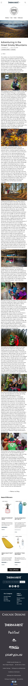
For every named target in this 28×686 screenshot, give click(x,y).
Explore (13, 49)
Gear (15, 17)
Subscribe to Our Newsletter (12, 582)
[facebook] (13, 586)
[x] (15, 586)
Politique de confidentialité (18, 668)
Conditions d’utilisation (14, 672)
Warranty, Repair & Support (21, 598)
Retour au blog (14, 491)
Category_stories (6, 49)
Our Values (6, 599)
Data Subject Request (8, 664)
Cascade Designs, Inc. (16, 662)
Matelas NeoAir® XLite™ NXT (7, 553)
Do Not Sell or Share (20, 664)
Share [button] (4, 53)
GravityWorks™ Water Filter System (20, 553)
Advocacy (20, 17)
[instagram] (10, 586)
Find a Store (19, 603)
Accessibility (20, 679)
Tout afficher (14, 570)
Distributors (19, 601)
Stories (7, 17)
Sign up (22, 582)
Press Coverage (7, 600)
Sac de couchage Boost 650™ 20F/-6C (20, 518)
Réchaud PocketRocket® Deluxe (7, 518)
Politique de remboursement (14, 675)
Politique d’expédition (10, 679)
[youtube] (18, 586)
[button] (25, 2)
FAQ (18, 602)
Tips (11, 17)
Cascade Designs (7, 596)
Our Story (6, 597)
